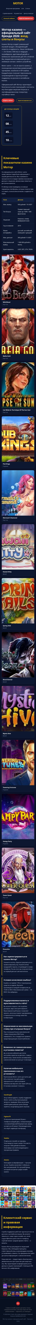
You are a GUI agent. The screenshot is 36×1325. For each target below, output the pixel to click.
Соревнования (7, 13)
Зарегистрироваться (26, 18)
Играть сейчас (8, 100)
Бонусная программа (13, 8)
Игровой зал (18, 13)
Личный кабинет (9, 18)
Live (22, 8)
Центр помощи (28, 13)
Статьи (27, 8)
